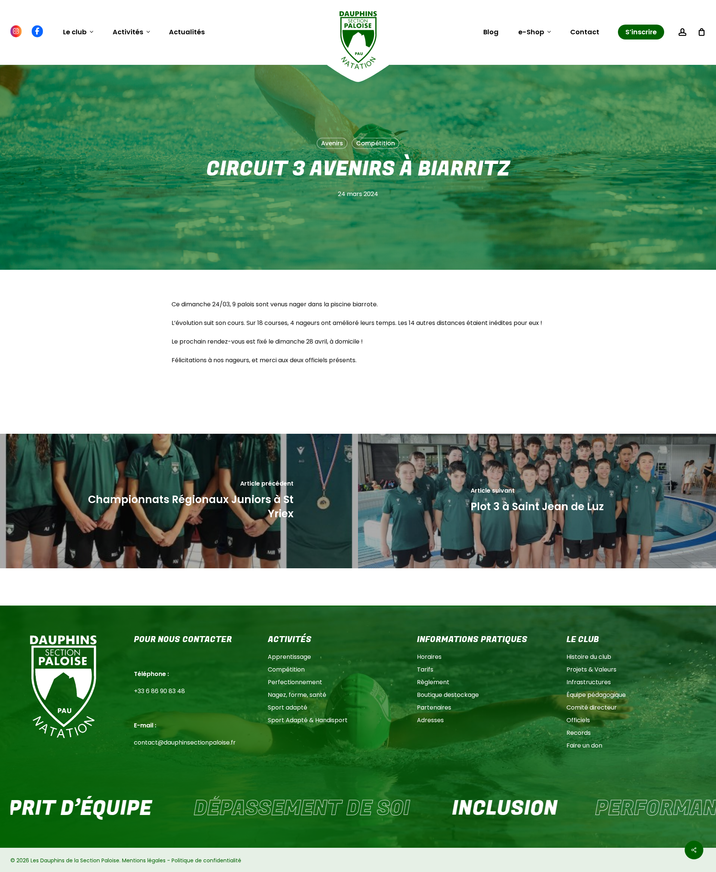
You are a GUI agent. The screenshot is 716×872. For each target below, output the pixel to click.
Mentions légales (144, 860)
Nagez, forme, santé (297, 695)
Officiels (578, 720)
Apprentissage (289, 657)
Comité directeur (591, 707)
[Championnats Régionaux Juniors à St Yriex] (179, 501)
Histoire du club (588, 657)
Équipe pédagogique (596, 695)
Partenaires (434, 707)
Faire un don (584, 745)
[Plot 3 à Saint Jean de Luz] (537, 501)
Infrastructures (588, 682)
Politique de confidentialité (206, 860)
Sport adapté (287, 707)
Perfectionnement (295, 682)
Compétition (375, 143)
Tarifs (425, 669)
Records (578, 733)
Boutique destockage (448, 695)
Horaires (429, 657)
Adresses (430, 720)
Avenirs (332, 143)
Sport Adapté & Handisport (308, 720)
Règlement (433, 682)
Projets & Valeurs (591, 669)
